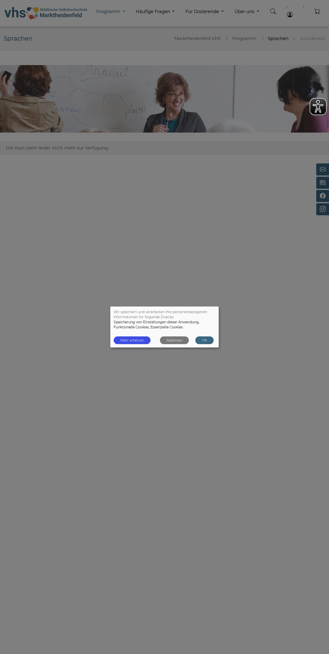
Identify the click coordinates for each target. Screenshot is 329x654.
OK (204, 340)
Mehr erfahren (132, 340)
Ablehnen (174, 340)
